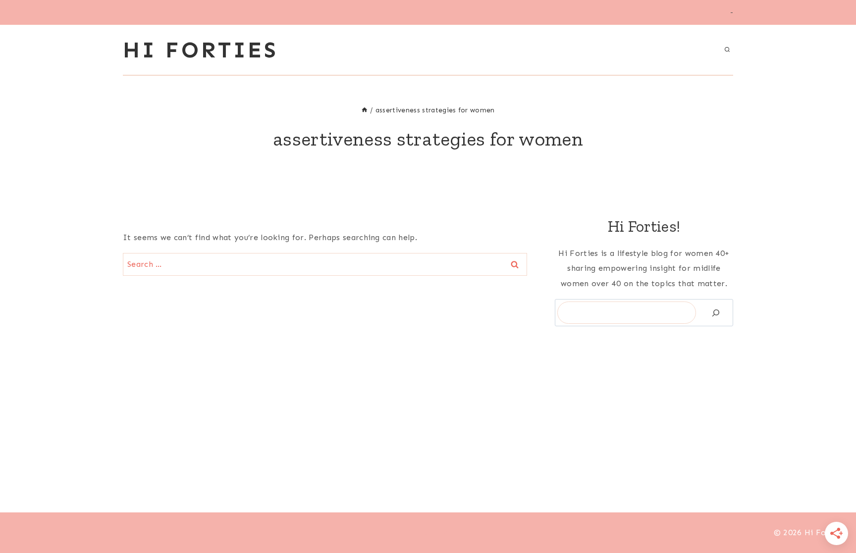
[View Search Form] (727, 50)
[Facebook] (410, 533)
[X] (428, 533)
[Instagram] (446, 533)
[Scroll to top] (833, 515)
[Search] (716, 313)
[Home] (364, 110)
